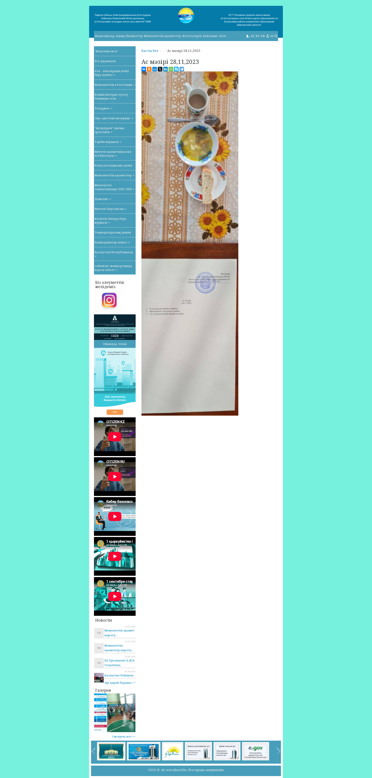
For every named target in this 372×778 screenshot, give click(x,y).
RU (258, 36)
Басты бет (149, 50)
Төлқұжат (102, 108)
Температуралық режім (113, 232)
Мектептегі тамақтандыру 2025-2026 (114, 187)
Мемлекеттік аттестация (114, 85)
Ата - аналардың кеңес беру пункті (112, 73)
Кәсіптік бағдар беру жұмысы (110, 220)
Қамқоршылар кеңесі (111, 242)
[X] (160, 69)
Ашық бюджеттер (129, 36)
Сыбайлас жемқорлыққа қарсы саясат (113, 268)
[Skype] (176, 69)
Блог (222, 36)
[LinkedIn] (165, 69)
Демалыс (102, 199)
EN (263, 36)
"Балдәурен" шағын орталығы (109, 130)
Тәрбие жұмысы (107, 142)
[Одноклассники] (149, 69)
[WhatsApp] (171, 69)
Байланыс (210, 36)
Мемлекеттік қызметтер (162, 36)
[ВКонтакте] (143, 69)
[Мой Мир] (154, 69)
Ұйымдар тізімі (115, 344)
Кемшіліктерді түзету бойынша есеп (111, 96)
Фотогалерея (192, 36)
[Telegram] (181, 69)
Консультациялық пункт (114, 165)
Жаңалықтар (105, 36)
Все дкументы (105, 61)
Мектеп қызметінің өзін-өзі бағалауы (113, 153)
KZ (253, 36)
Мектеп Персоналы (109, 209)
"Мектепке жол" (106, 51)
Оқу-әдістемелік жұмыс (113, 118)
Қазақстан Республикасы (114, 252)
